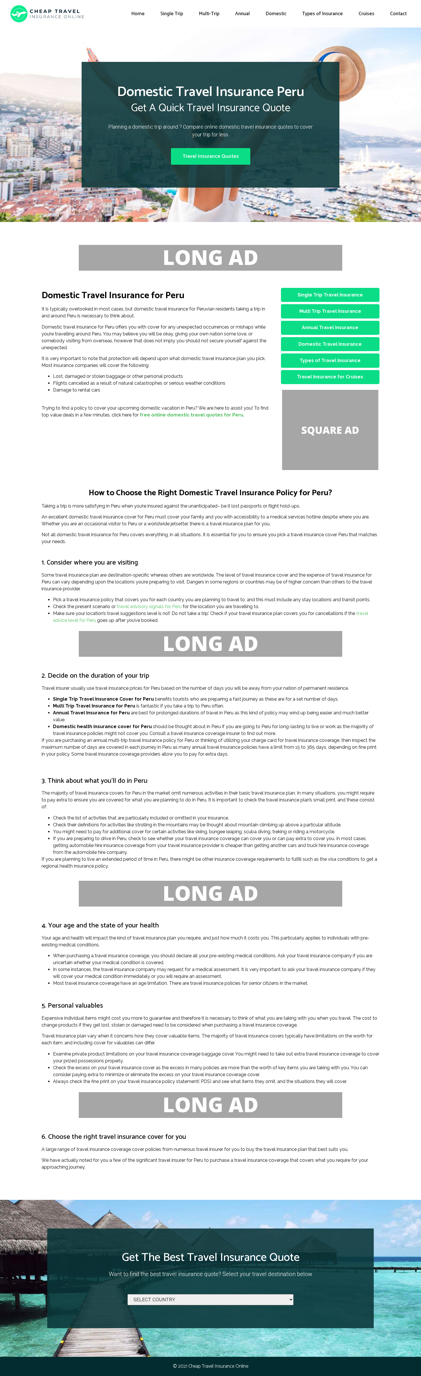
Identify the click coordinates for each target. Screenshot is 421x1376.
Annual (242, 14)
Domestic (275, 14)
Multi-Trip (209, 14)
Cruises (366, 14)
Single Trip (171, 14)
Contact (398, 14)
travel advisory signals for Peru (149, 606)
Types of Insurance (322, 14)
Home (138, 14)
